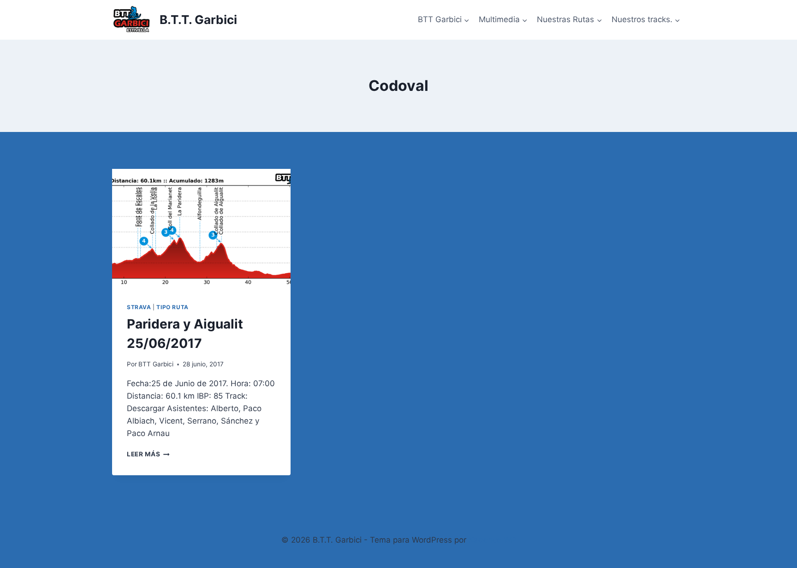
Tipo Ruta (172, 307)
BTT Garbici (155, 364)
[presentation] (201, 228)
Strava (139, 307)
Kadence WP (492, 539)
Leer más (148, 454)
